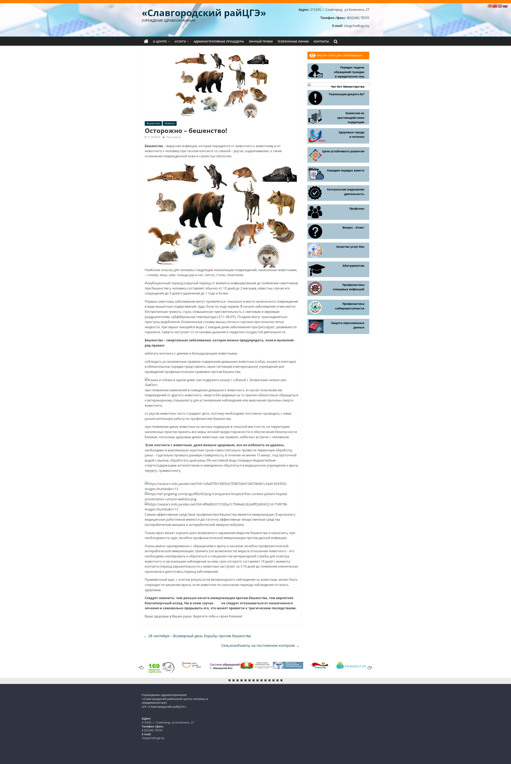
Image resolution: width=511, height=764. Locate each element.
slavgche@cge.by (356, 26)
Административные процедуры (219, 41)
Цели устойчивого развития (343, 151)
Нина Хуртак (173, 137)
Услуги (180, 41)
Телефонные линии (293, 41)
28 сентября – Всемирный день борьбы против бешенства (197, 635)
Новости (170, 123)
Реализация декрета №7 (346, 94)
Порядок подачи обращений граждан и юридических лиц (349, 71)
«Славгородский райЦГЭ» (204, 12)
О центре (160, 41)
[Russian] (505, 5)
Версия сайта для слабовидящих (339, 55)
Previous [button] (142, 668)
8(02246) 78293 (358, 18)
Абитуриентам (353, 266)
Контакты (321, 41)
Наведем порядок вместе (345, 170)
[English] (500, 5)
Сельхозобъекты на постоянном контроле (260, 645)
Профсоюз (356, 208)
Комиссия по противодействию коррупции (350, 117)
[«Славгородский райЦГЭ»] (146, 41)
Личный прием (261, 41)
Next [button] (369, 668)
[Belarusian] (489, 5)
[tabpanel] (256, 665)
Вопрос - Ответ (353, 227)
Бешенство (153, 123)
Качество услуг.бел (350, 247)
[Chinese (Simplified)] (495, 5)
